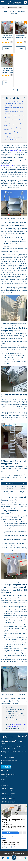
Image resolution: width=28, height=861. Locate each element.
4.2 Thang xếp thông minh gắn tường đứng (14, 120)
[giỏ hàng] (3, 858)
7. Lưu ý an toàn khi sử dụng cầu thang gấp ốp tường (13, 132)
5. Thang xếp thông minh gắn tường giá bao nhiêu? (14, 124)
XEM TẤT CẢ (13, 90)
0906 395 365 (15, 722)
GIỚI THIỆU (4, 776)
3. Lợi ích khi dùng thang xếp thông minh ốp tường (14, 108)
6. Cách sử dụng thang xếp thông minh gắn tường (14, 128)
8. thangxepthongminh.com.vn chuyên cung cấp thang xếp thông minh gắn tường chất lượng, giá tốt (14, 137)
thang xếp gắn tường (15, 150)
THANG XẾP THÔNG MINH (8, 774)
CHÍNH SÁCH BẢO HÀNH (7, 791)
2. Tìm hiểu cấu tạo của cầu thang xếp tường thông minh (13, 104)
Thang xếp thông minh (7, 165)
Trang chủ (3, 7)
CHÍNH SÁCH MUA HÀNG (7, 796)
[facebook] (18, 736)
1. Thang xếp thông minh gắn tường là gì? (14, 101)
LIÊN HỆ (3, 781)
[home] (14, 2)
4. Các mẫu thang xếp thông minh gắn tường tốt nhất (13, 112)
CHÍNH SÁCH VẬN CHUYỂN (8, 793)
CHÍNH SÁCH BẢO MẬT (7, 788)
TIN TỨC (3, 779)
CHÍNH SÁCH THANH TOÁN (8, 798)
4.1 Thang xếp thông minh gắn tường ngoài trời (14, 116)
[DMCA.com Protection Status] (6, 766)
